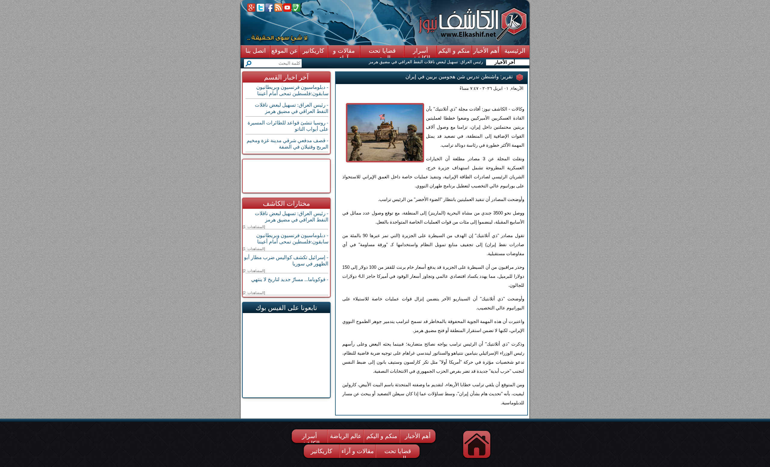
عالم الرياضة (346, 436)
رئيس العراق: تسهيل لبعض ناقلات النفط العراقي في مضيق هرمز (426, 61)
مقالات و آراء (357, 451)
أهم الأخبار (418, 436)
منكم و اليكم (381, 436)
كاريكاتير (321, 451)
